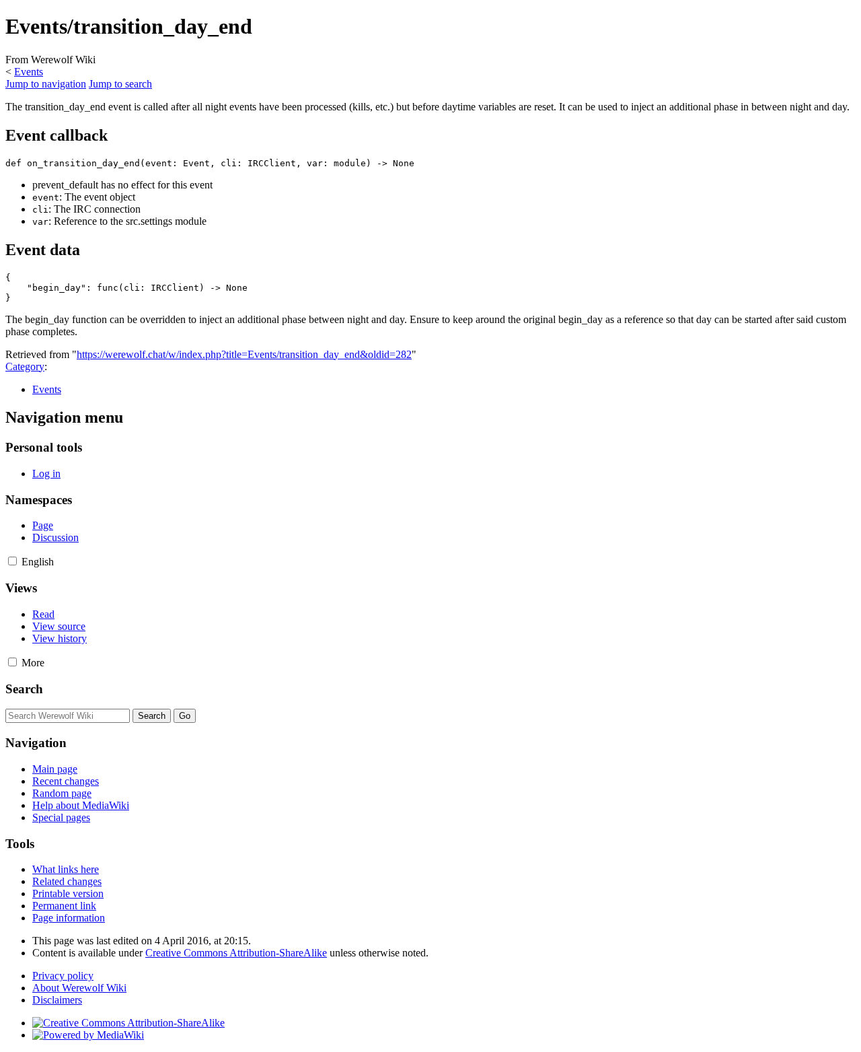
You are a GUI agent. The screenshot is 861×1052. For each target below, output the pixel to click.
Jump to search (120, 84)
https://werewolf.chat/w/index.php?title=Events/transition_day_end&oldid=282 (244, 354)
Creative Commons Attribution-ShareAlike (236, 952)
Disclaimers (57, 1000)
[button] (12, 561)
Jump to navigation (45, 84)
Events (28, 71)
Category (24, 366)
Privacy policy (62, 975)
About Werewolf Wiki (79, 987)
